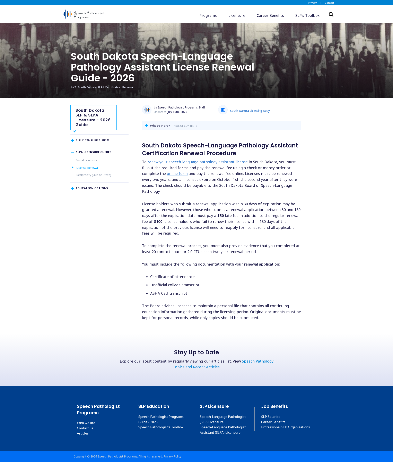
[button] (307, 15)
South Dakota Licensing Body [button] (250, 111)
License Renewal (87, 168)
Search (331, 14)
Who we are (86, 423)
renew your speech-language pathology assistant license (198, 161)
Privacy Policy (172, 456)
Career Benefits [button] (270, 15)
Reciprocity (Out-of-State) (93, 175)
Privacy (312, 3)
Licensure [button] (236, 15)
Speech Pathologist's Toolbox (160, 427)
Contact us (85, 428)
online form (177, 173)
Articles (83, 433)
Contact (329, 3)
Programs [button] (208, 15)
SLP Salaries (270, 416)
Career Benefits (273, 422)
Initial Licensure (86, 160)
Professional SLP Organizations (285, 427)
